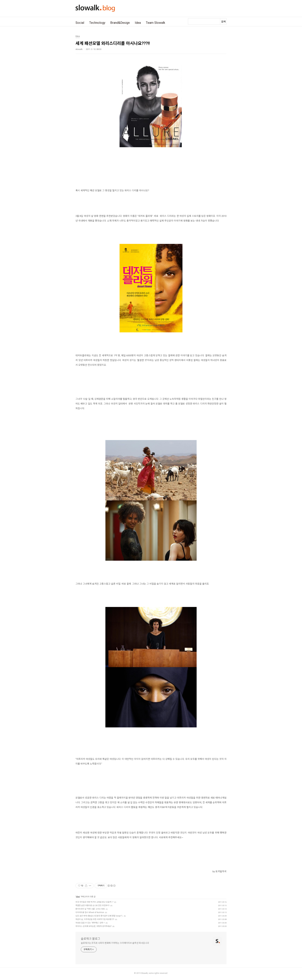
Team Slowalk (155, 23)
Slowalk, (144, 973)
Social (80, 23)
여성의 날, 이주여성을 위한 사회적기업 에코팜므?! (95, 919)
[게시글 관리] (90, 885)
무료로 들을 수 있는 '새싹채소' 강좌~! (90, 923)
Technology (97, 23)
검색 (223, 21)
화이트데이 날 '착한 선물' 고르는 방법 (90, 909)
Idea (138, 23)
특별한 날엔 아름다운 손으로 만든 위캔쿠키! (92, 905)
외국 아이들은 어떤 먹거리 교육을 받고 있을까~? (94, 902)
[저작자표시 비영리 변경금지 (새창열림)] (111, 885)
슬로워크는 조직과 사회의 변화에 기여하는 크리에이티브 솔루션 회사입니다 (115, 943)
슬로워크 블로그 (90, 938)
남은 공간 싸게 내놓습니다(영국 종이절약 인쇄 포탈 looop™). (99, 916)
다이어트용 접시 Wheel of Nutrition (90, 912)
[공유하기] (86, 885)
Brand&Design (120, 23)
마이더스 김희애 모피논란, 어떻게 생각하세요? (94, 926)
